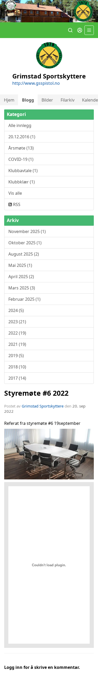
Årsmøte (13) (21, 148)
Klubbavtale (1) (23, 170)
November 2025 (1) (27, 231)
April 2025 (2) (21, 276)
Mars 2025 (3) (21, 288)
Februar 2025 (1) (24, 299)
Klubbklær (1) (21, 182)
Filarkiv (67, 100)
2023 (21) (17, 322)
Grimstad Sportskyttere (43, 406)
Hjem (9, 100)
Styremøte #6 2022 (36, 393)
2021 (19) (17, 344)
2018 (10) (17, 367)
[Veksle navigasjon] (89, 30)
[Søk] (70, 30)
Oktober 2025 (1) (25, 243)
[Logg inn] (79, 30)
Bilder (47, 100)
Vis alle (15, 193)
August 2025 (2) (23, 254)
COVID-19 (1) (20, 159)
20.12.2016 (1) (21, 137)
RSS (16, 204)
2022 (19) (17, 333)
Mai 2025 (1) (20, 265)
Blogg (28, 100)
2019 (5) (16, 355)
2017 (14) (17, 378)
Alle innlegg (19, 125)
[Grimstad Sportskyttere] (49, 11)
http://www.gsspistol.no (36, 83)
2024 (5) (16, 310)
